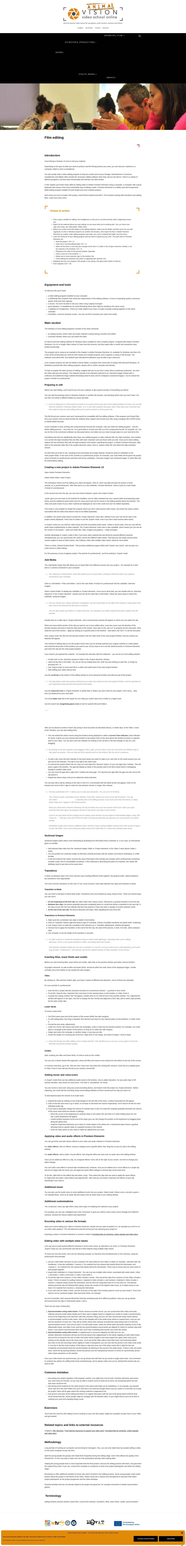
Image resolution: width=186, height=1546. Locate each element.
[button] (182, 1533)
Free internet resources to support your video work (84, 1431)
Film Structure (58, 1431)
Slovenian (89, 28)
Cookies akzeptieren (145, 1539)
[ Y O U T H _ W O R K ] (87, 74)
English (80, 28)
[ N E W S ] (59, 52)
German (105, 28)
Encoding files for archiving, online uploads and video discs (115, 1234)
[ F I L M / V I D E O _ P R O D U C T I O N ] (79, 42)
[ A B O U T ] (111, 77)
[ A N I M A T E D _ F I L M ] (113, 35)
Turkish (97, 28)
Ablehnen (171, 1539)
